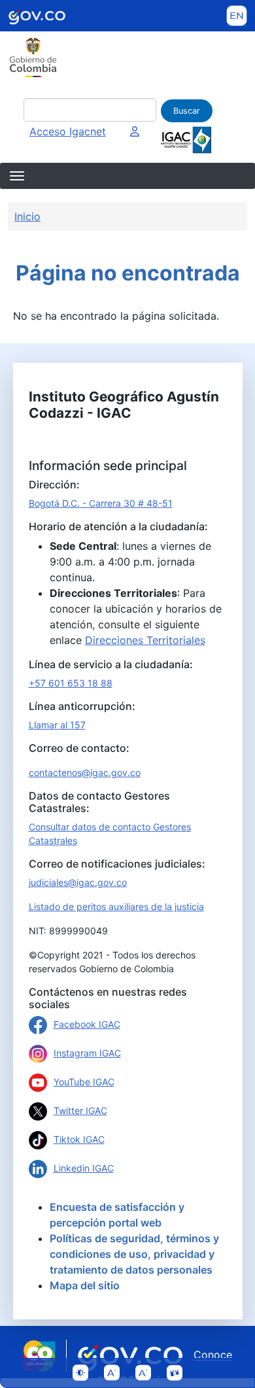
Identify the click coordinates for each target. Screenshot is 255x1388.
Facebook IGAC (87, 1024)
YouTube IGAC (84, 1081)
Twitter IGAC (80, 1110)
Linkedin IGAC (84, 1168)
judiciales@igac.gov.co (78, 882)
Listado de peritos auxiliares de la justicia (116, 906)
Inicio (27, 216)
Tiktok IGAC (79, 1139)
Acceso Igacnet (67, 131)
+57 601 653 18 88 (70, 682)
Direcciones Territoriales (145, 640)
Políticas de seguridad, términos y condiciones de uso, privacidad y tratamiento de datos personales (134, 1254)
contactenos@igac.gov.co (85, 772)
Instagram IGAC (87, 1052)
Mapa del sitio (85, 1285)
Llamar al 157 (57, 724)
